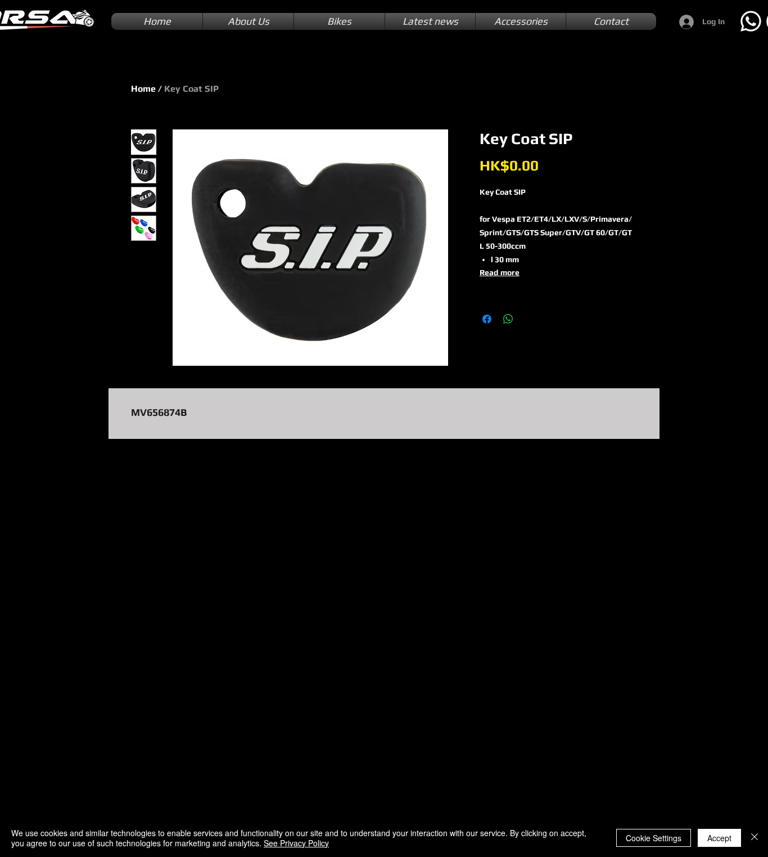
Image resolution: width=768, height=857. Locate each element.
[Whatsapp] (750, 21)
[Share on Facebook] (487, 319)
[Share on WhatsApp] (508, 319)
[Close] (754, 838)
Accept (719, 837)
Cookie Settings (653, 837)
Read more (499, 272)
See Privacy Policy (296, 843)
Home (143, 88)
